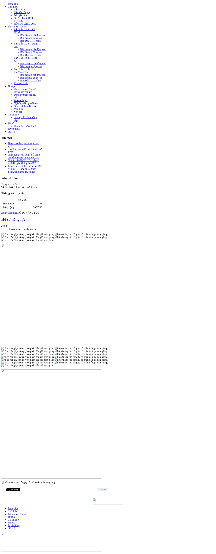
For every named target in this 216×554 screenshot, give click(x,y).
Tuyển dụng (14, 525)
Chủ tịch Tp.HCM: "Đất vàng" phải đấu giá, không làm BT (23, 159)
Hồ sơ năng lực (13, 219)
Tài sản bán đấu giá (17, 514)
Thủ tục (11, 517)
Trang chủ (13, 508)
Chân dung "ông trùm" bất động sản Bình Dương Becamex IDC (24, 154)
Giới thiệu (12, 212)
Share (103, 490)
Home (4, 212)
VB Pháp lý (13, 519)
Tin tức (11, 522)
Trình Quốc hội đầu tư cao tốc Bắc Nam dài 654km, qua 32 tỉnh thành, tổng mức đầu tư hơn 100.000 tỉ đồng (25, 168)
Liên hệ (11, 528)
